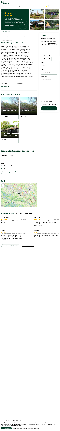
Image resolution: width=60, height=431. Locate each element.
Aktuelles (25, 6)
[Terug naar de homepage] (5, 2)
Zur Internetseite (5, 86)
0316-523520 (4, 83)
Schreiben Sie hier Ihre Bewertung (10, 245)
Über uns (32, 6)
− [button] (2, 186)
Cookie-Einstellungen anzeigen (20, 428)
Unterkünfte (5, 6)
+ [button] (2, 185)
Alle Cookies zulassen (6, 428)
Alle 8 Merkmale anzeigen (9, 172)
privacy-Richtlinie (18, 425)
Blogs (19, 6)
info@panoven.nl (5, 85)
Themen (13, 6)
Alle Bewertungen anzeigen (28, 245)
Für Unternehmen (53, 5)
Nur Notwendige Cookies (33, 428)
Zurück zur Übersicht (6, 31)
